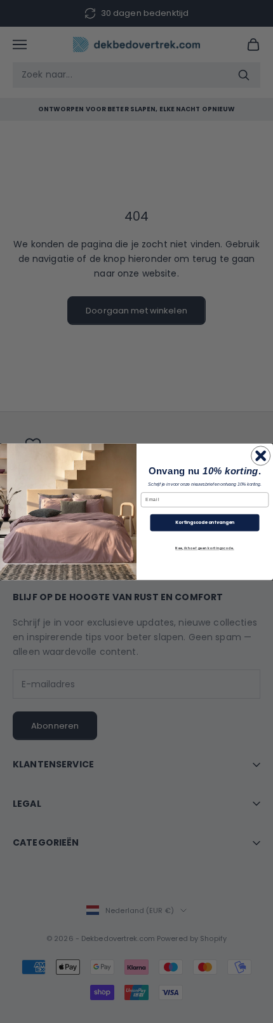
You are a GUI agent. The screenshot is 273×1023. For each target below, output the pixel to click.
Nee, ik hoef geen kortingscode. (204, 548)
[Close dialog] (260, 455)
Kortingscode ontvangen (204, 522)
